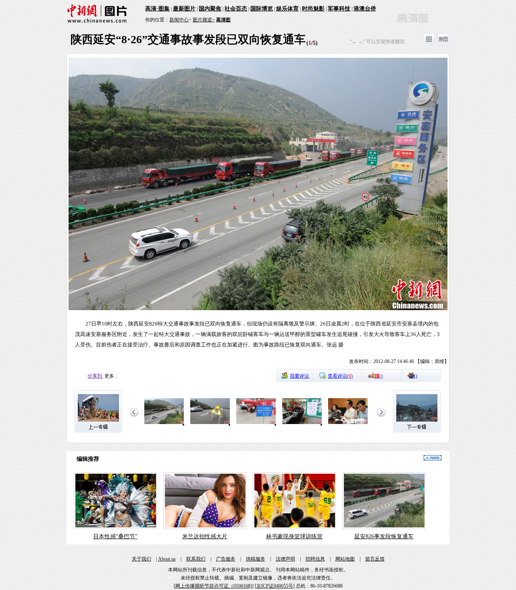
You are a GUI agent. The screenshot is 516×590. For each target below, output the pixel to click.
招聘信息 (315, 559)
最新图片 (184, 9)
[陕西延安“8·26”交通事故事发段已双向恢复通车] (164, 424)
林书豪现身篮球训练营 (294, 536)
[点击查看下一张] (353, 213)
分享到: (95, 376)
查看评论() (340, 376)
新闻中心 (179, 20)
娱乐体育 (287, 9)
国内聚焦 (210, 9)
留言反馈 (375, 559)
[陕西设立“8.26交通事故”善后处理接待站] (256, 424)
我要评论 (299, 376)
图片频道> (204, 20)
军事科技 (339, 9)
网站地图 (345, 559)
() (379, 376)
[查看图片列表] (429, 43)
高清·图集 (157, 9)
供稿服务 (255, 559)
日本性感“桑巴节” (115, 536)
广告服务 (225, 559)
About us (167, 559)
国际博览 (261, 9)
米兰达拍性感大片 (204, 536)
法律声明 (285, 559)
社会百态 (236, 9)
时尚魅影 (313, 9)
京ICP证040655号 (274, 586)
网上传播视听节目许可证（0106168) (213, 586)
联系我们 (196, 559)
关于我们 (141, 559)
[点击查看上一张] (162, 213)
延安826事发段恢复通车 (384, 536)
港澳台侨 (365, 9)
